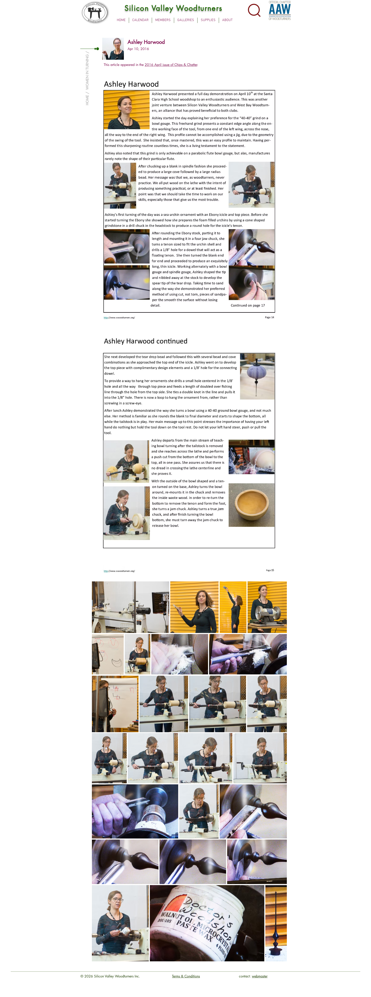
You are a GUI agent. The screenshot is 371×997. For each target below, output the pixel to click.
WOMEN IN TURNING (87, 72)
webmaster (260, 976)
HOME (87, 100)
